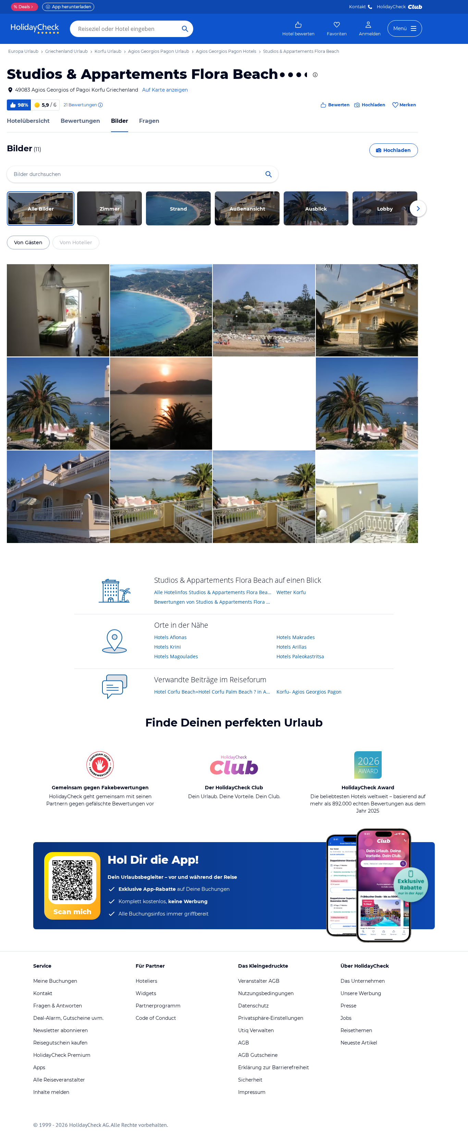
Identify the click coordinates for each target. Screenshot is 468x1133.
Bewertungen (80, 121)
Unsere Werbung (361, 993)
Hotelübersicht (28, 121)
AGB (243, 1043)
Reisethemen (356, 1030)
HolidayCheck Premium (61, 1055)
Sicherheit (250, 1080)
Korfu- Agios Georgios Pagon (309, 691)
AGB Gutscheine (258, 1055)
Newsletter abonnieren (60, 1030)
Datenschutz (253, 1006)
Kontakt (357, 6)
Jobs (346, 1018)
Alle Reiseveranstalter (59, 1080)
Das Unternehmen (363, 981)
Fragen (149, 121)
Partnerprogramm (158, 1006)
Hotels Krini (167, 647)
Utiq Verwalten (256, 1030)
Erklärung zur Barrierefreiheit (273, 1067)
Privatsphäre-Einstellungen (270, 1018)
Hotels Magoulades (176, 656)
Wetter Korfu (291, 592)
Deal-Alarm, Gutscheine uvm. (68, 1018)
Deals (22, 6)
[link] (298, 28)
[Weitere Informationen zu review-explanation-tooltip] (100, 105)
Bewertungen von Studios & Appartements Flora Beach (213, 602)
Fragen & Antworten (57, 1006)
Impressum (252, 1092)
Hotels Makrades (295, 637)
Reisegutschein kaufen (60, 1043)
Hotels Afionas (170, 637)
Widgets (146, 993)
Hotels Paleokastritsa (300, 656)
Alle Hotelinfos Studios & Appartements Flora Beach (213, 592)
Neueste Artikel (359, 1043)
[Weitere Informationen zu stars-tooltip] (314, 75)
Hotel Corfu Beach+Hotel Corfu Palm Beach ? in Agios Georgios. (213, 691)
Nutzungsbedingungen (266, 993)
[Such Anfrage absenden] (185, 29)
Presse (348, 1006)
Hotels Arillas (291, 647)
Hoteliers (146, 981)
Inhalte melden (51, 1092)
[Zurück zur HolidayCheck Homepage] (35, 29)
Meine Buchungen (55, 981)
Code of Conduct (156, 1018)
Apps (39, 1067)
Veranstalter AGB (259, 981)
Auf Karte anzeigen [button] (165, 90)
